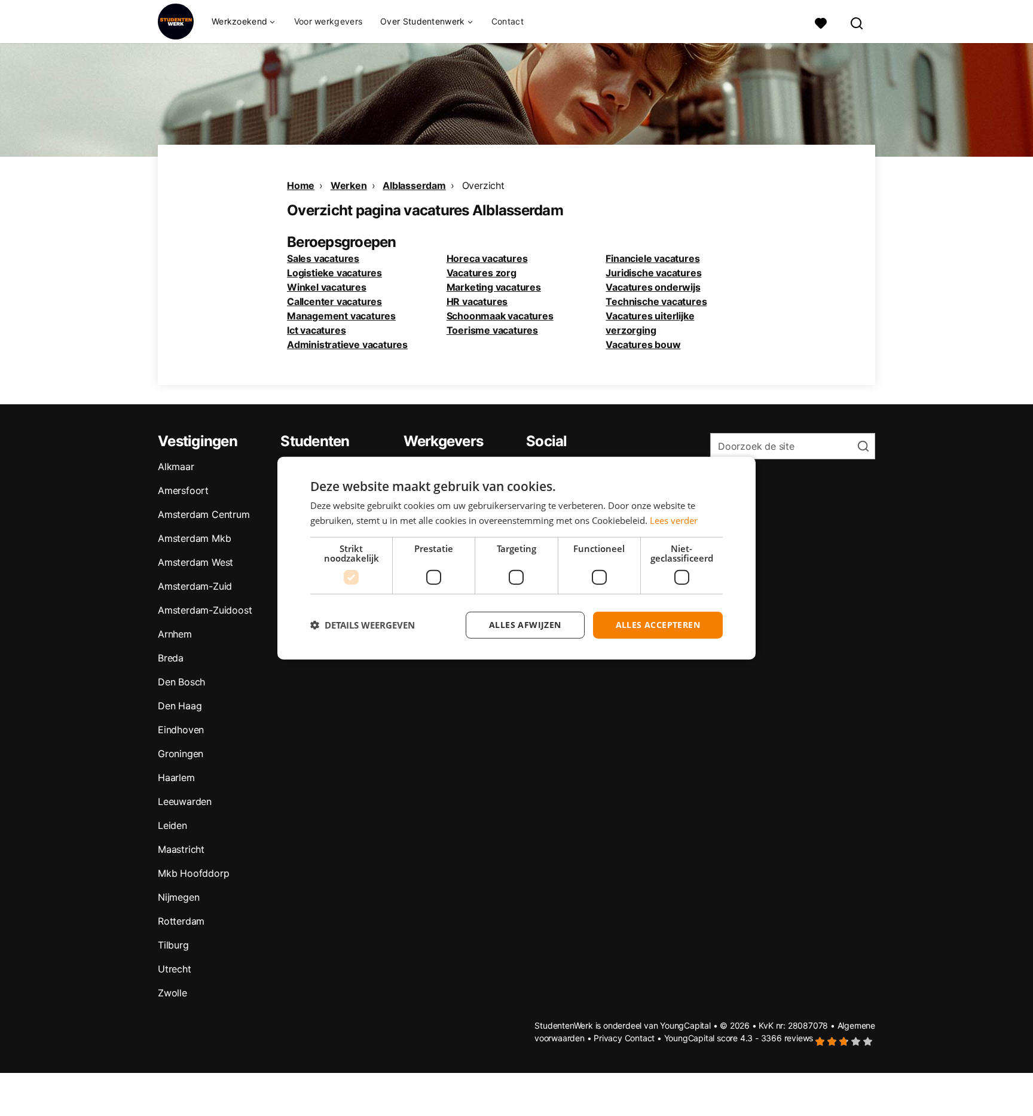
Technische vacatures (656, 301)
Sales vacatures (323, 258)
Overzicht (483, 185)
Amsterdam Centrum (204, 514)
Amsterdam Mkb (194, 538)
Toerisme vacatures (492, 330)
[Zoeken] (857, 22)
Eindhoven (181, 730)
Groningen (180, 754)
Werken (349, 185)
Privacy (608, 1038)
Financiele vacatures (652, 258)
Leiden (172, 825)
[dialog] (516, 558)
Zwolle (172, 993)
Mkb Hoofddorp (193, 873)
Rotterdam (181, 921)
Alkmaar (176, 466)
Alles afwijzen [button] (525, 624)
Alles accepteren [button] (658, 624)
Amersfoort (183, 490)
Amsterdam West (195, 562)
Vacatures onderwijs (653, 287)
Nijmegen (178, 897)
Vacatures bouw (643, 344)
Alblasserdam (414, 185)
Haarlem (176, 777)
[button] (362, 625)
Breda (171, 658)
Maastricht (181, 849)
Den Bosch (181, 682)
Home (300, 185)
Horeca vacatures (487, 258)
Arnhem (175, 634)
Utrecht (174, 969)
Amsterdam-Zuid (195, 586)
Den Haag (179, 706)
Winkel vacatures (326, 287)
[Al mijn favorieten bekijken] (820, 22)
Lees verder (674, 520)
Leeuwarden (185, 801)
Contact (507, 21)
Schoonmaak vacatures (500, 316)
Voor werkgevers (328, 21)
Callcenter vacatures (334, 301)
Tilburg (173, 945)
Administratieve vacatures (347, 344)
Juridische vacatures (653, 273)
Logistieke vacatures (334, 273)
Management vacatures (341, 316)
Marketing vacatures (494, 287)
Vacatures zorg (481, 273)
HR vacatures (477, 301)
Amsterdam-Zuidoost (205, 610)
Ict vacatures (316, 330)
